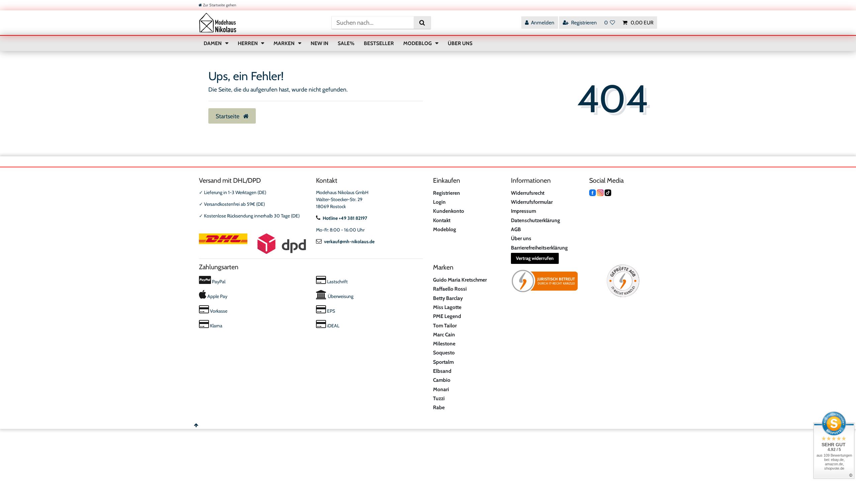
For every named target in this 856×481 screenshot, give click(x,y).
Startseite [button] (228, 116)
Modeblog (444, 229)
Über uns (521, 238)
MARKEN (285, 43)
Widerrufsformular (532, 202)
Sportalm (443, 362)
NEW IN (319, 43)
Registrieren (446, 193)
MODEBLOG (418, 43)
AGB (516, 229)
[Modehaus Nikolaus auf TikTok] (608, 192)
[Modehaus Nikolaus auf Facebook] (592, 192)
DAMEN (213, 43)
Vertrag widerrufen (535, 258)
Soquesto (444, 352)
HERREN (248, 43)
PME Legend (447, 316)
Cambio (441, 380)
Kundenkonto (448, 211)
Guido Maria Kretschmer (460, 280)
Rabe (439, 407)
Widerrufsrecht (527, 193)
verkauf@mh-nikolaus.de (349, 241)
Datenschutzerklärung (535, 220)
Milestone (444, 343)
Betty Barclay (448, 298)
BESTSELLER (379, 43)
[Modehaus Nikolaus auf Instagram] (600, 192)
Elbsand (442, 371)
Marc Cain (444, 334)
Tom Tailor (445, 325)
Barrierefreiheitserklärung (539, 248)
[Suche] (422, 22)
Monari (441, 389)
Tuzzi (439, 398)
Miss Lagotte (447, 307)
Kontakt (441, 220)
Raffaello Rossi (450, 289)
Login (439, 202)
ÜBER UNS (460, 43)
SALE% (346, 43)
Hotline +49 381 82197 (345, 218)
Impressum (523, 211)
